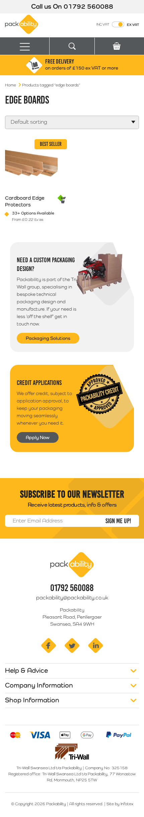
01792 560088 (88, 6)
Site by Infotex (119, 804)
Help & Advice (26, 670)
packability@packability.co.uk (72, 597)
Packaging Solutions (48, 338)
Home (10, 85)
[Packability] (21, 24)
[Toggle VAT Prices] (118, 24)
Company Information (39, 685)
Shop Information (32, 700)
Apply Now (38, 437)
